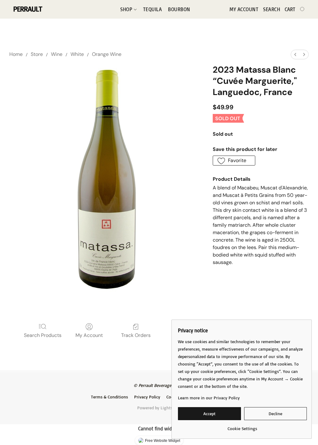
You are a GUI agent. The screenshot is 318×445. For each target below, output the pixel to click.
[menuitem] (295, 54)
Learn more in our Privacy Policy (209, 397)
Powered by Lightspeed (159, 407)
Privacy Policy (147, 396)
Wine (56, 54)
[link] (242, 426)
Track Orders (136, 335)
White (77, 54)
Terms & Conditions (109, 396)
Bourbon (179, 9)
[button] (27, 9)
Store (37, 54)
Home (16, 54)
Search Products (42, 335)
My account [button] (243, 9)
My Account (89, 335)
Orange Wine (106, 54)
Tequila (152, 9)
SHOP (127, 9)
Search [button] (271, 9)
